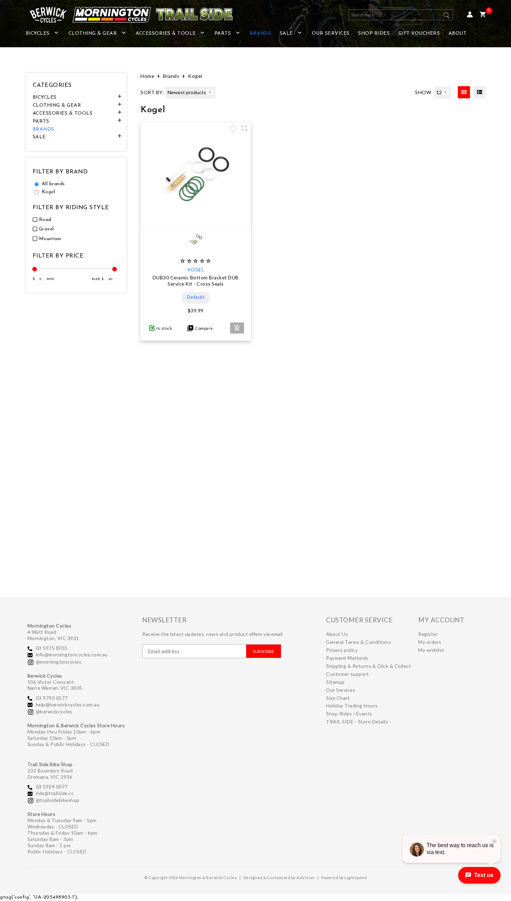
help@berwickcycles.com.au (68, 704)
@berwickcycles (54, 711)
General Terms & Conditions (358, 642)
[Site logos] (126, 14)
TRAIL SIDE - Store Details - (358, 721)
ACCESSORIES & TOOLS (166, 33)
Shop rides (374, 33)
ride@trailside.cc (55, 793)
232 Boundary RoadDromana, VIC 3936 (50, 774)
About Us (337, 634)
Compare (203, 328)
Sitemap (335, 682)
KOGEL (195, 269)
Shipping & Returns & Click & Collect (368, 666)
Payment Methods (347, 658)
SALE (286, 33)
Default (196, 297)
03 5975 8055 (52, 648)
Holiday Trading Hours (352, 705)
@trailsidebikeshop (58, 800)
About (457, 33)
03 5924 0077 (52, 786)
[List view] (479, 92)
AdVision (306, 877)
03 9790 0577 (52, 698)
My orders (429, 642)
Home (147, 76)
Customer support (347, 674)
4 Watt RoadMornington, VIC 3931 (53, 635)
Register (428, 634)
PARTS (222, 33)
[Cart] (483, 15)
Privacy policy (342, 650)
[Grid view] (464, 92)
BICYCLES (38, 33)
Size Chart (338, 698)
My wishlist (431, 650)
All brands (53, 184)
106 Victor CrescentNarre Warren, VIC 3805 (54, 685)
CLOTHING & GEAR (92, 33)
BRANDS (260, 33)
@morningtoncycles (59, 662)
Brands (171, 76)
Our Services (331, 33)
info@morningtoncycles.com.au (72, 654)
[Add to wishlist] (233, 129)
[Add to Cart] (237, 328)
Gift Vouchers (419, 33)
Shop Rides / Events (349, 713)
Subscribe (263, 651)
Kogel (48, 192)
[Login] (470, 15)
